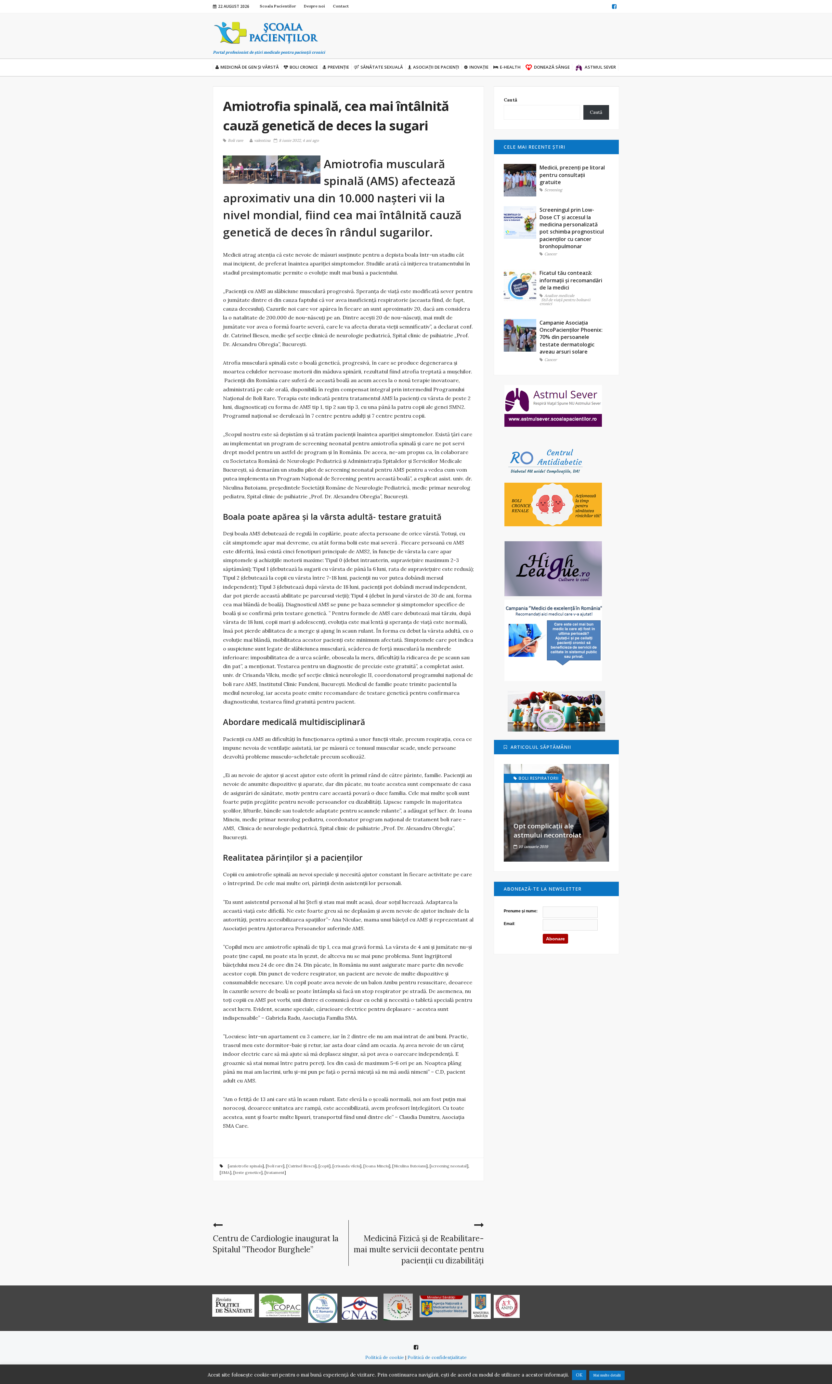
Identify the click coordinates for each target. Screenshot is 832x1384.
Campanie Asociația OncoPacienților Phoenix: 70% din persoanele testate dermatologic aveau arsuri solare (571, 337)
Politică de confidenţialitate (437, 1357)
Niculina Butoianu (410, 1165)
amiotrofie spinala (245, 1165)
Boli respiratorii (539, 778)
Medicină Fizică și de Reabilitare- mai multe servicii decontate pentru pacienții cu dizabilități (419, 1249)
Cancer (550, 254)
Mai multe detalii (607, 1375)
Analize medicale (559, 296)
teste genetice (248, 1172)
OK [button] (579, 1375)
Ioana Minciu (377, 1165)
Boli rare (235, 140)
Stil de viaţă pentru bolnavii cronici (565, 302)
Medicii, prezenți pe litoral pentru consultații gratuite (572, 175)
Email (509, 923)
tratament (275, 1172)
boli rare (275, 1165)
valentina (262, 140)
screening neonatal (449, 1165)
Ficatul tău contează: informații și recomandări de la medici (571, 280)
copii (324, 1165)
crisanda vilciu (347, 1165)
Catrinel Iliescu (301, 1165)
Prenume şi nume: (521, 911)
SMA (225, 1172)
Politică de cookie (384, 1357)
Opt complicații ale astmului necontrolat (547, 831)
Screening (553, 190)
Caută (510, 100)
